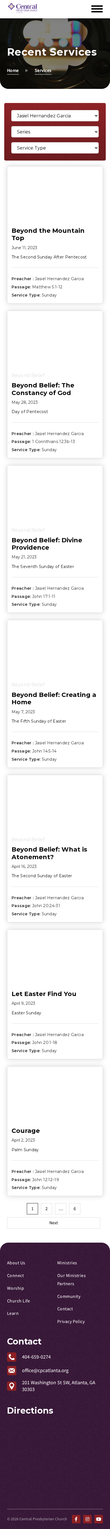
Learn (13, 1313)
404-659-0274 (36, 1357)
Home (13, 70)
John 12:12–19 (45, 1179)
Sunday (49, 294)
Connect (15, 1275)
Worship (15, 1288)
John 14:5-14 (44, 751)
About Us (16, 1263)
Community (68, 1296)
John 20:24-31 (46, 905)
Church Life (18, 1301)
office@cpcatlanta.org (45, 1370)
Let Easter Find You (44, 994)
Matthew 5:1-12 (47, 286)
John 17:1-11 (44, 596)
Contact (65, 1309)
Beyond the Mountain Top (48, 234)
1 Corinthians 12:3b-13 (53, 441)
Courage (26, 1131)
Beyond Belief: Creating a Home (54, 698)
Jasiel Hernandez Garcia (59, 278)
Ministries (67, 1263)
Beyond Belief (28, 375)
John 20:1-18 (45, 1042)
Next (53, 1223)
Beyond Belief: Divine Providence (47, 543)
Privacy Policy (71, 1321)
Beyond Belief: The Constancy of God (43, 388)
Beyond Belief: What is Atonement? (49, 853)
